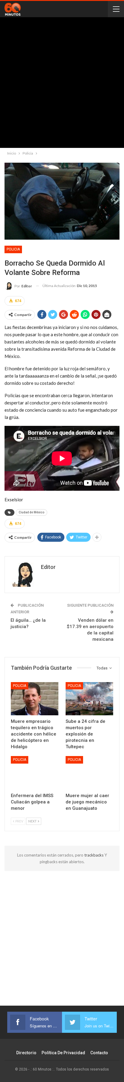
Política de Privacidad (63, 1052)
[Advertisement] (62, 84)
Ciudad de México (31, 512)
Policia (13, 249)
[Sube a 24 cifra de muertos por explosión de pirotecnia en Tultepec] (89, 699)
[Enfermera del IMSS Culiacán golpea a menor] (34, 773)
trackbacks (94, 855)
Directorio (26, 1052)
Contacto (99, 1052)
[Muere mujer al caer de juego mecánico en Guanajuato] (89, 773)
